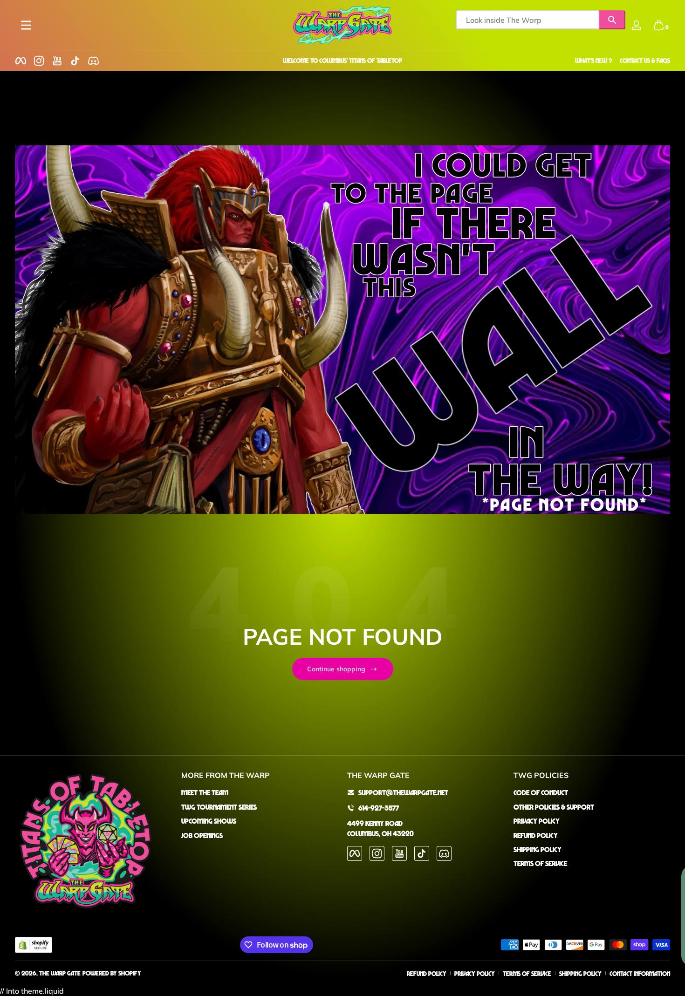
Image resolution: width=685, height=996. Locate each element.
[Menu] (26, 25)
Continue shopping (336, 669)
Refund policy (426, 973)
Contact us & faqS (645, 60)
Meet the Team (204, 792)
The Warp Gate (60, 973)
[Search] (612, 19)
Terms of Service (540, 863)
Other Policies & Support (554, 806)
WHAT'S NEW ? (593, 60)
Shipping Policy (538, 848)
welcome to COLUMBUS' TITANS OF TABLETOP (342, 60)
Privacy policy (474, 973)
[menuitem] (259, 792)
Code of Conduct (541, 792)
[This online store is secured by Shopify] (33, 945)
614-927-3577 (378, 807)
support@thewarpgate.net (403, 792)
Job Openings (202, 834)
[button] (659, 25)
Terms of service (527, 973)
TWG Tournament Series (219, 806)
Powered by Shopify (111, 973)
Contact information (640, 973)
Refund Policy (536, 834)
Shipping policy (580, 973)
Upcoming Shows (208, 820)
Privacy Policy (537, 820)
